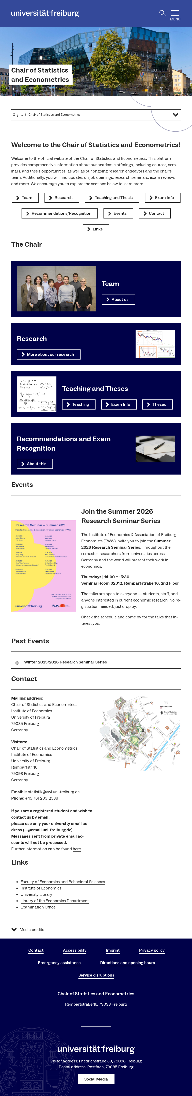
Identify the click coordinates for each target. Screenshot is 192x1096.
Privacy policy (152, 950)
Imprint (113, 950)
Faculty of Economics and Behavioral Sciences (63, 882)
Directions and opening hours (127, 963)
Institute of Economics (41, 888)
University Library (36, 894)
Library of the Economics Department (55, 901)
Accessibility (74, 950)
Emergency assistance (59, 963)
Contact (36, 950)
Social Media (96, 1079)
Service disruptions (96, 975)
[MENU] (175, 13)
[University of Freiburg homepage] (45, 13)
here (77, 849)
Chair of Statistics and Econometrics (40, 75)
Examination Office (38, 907)
